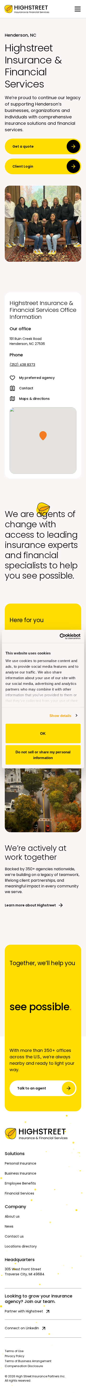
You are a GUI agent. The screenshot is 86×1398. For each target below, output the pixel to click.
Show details (60, 715)
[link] (26, 9)
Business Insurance (20, 1173)
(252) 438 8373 (22, 364)
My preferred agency (37, 377)
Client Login (22, 166)
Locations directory (21, 1246)
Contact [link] (26, 388)
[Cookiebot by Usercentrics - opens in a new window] (61, 636)
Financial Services (19, 1193)
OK (43, 733)
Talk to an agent (31, 1088)
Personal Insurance (20, 1163)
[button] (43, 435)
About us (12, 1216)
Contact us (14, 1236)
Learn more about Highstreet (30, 905)
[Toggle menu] (78, 9)
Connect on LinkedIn (22, 1328)
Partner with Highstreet (24, 1311)
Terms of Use (14, 1351)
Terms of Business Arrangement (28, 1361)
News (9, 1226)
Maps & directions (34, 398)
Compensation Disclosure (24, 1366)
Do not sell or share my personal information (43, 754)
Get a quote (23, 146)
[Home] (43, 1133)
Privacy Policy (14, 1356)
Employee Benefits (20, 1183)
